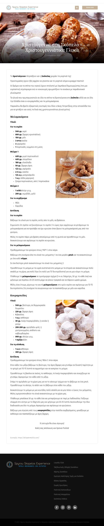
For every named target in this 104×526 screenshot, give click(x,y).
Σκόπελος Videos (60, 499)
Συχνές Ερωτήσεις (60, 485)
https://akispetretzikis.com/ (28, 438)
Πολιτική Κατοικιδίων (62, 490)
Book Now (90, 7)
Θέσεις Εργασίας (60, 481)
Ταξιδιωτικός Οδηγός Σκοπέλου (66, 467)
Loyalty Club (59, 463)
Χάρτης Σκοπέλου (60, 472)
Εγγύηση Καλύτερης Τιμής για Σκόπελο (68, 476)
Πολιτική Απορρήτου (62, 494)
